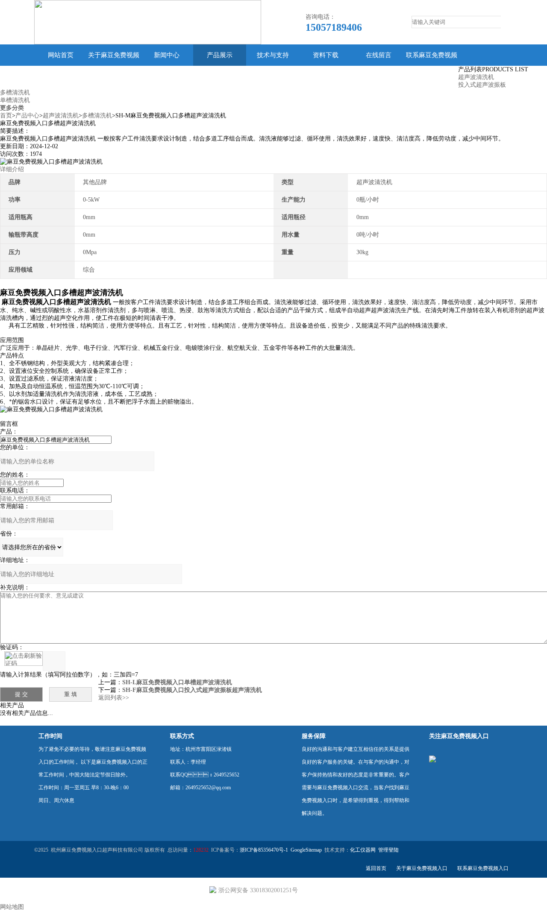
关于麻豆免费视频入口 (113, 66)
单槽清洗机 (15, 100)
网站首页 (61, 55)
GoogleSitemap (306, 850)
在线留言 (378, 55)
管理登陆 (388, 850)
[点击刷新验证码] (23, 658)
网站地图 (12, 907)
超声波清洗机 (476, 77)
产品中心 (27, 115)
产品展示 (219, 55)
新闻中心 (166, 55)
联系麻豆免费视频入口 (431, 66)
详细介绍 (12, 169)
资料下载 (325, 55)
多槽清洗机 (15, 92)
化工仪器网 (363, 850)
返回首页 (376, 868)
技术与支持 (273, 55)
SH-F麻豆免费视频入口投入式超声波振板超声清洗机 (192, 690)
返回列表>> (113, 697)
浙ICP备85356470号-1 (264, 850)
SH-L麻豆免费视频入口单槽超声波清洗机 (177, 682)
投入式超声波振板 (482, 85)
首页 (6, 115)
